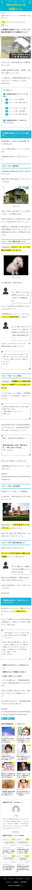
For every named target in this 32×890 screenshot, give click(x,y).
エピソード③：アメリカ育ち (16, 108)
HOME (4, 13)
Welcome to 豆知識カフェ (16, 7)
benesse (18, 277)
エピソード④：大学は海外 (15, 111)
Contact (27, 878)
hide (11, 90)
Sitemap (11, 878)
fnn (9, 414)
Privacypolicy (19, 878)
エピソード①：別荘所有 (15, 99)
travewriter (10, 450)
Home (5, 878)
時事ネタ (12, 718)
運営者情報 (24, 882)
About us (9, 882)
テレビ (8, 13)
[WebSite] (16, 832)
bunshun (9, 654)
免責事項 (16, 882)
